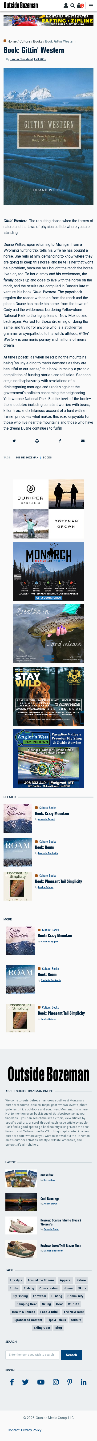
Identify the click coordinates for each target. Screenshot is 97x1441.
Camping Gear (26, 1304)
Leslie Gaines (45, 887)
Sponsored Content (28, 1320)
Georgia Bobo (51, 1229)
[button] (14, 441)
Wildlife (73, 1304)
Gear (59, 1304)
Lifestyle (16, 1280)
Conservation (48, 1288)
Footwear (39, 1296)
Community (75, 1296)
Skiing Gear (42, 1327)
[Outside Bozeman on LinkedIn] (84, 1382)
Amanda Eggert (46, 819)
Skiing (46, 1304)
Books (37, 41)
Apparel (65, 1280)
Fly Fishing (20, 1296)
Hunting (56, 1296)
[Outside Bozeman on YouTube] (41, 1382)
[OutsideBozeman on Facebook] (12, 1382)
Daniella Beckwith (48, 853)
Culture (25, 41)
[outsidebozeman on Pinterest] (69, 1382)
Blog (58, 1327)
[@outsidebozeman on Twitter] (25, 1382)
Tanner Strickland (21, 59)
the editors (50, 1180)
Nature (81, 1280)
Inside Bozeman (27, 457)
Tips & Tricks (56, 1320)
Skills (82, 1288)
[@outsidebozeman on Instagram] (56, 1382)
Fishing (29, 1288)
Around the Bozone (41, 1280)
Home (12, 41)
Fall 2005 (40, 59)
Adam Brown (50, 1203)
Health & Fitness (23, 1312)
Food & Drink (49, 1312)
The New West (74, 1312)
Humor (68, 1288)
